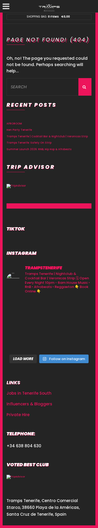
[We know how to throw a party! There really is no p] (49, 342)
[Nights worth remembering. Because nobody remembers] (49, 307)
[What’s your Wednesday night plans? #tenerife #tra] (78, 342)
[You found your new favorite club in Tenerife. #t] (20, 342)
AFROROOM (14, 123)
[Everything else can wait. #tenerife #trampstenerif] (78, 307)
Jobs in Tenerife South (29, 393)
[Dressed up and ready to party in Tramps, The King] (49, 325)
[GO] (84, 87)
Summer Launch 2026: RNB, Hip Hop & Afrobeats (39, 149)
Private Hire (18, 414)
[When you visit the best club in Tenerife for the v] (78, 325)
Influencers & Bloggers (29, 404)
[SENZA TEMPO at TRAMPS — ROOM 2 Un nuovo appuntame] (20, 325)
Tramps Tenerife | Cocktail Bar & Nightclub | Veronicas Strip (47, 136)
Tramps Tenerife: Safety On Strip (29, 142)
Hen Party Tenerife (19, 130)
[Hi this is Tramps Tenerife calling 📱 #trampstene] (20, 307)
